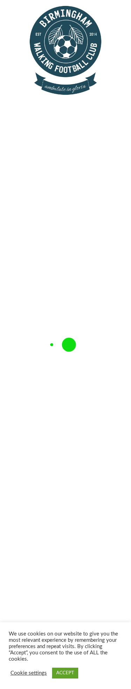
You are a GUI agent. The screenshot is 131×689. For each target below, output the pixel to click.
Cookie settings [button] (28, 673)
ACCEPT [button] (65, 673)
